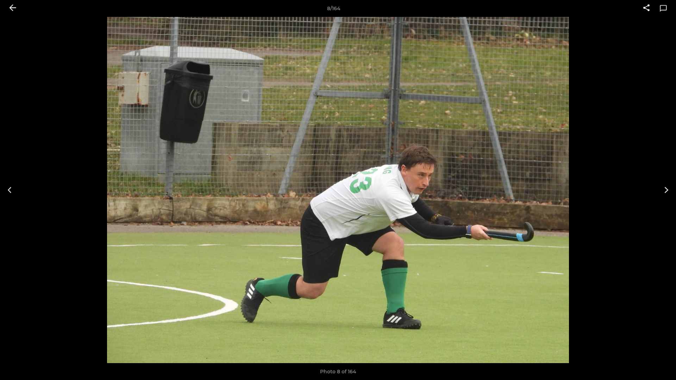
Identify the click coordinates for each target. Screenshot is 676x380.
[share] (646, 8)
